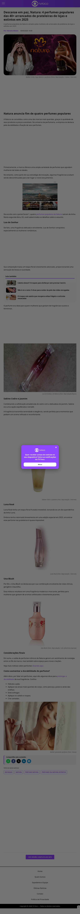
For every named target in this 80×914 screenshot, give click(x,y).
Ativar (40, 464)
